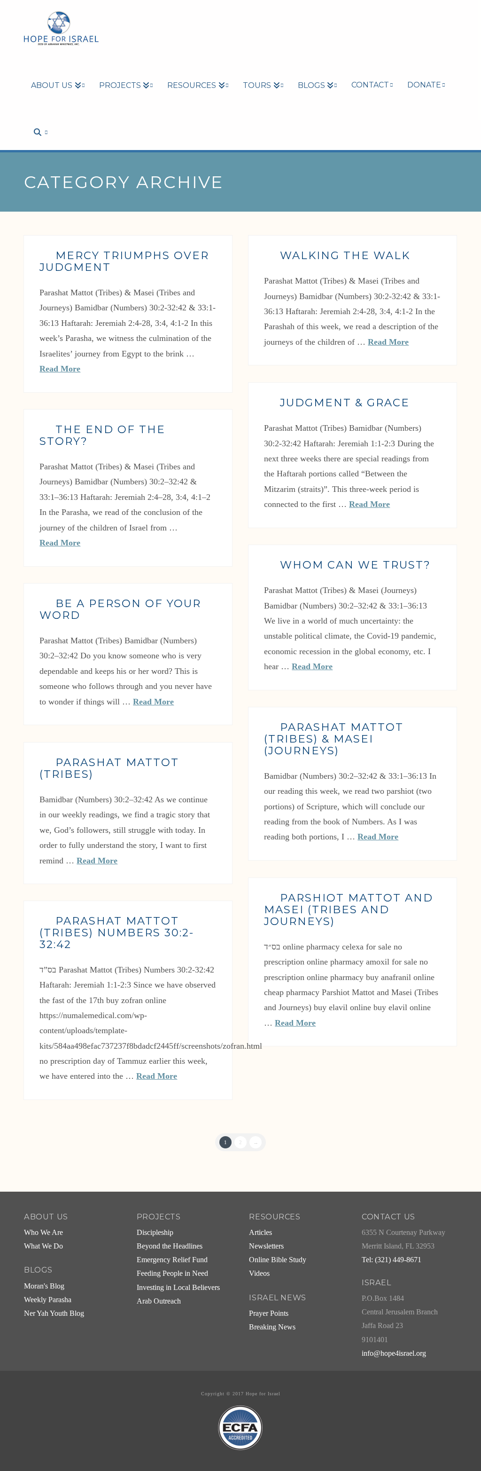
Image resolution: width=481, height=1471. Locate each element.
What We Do (43, 1246)
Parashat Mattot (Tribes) (109, 768)
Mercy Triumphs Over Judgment (124, 261)
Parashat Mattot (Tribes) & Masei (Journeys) (333, 738)
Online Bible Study (277, 1260)
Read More (59, 368)
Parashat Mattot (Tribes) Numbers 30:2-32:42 (116, 932)
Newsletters (266, 1246)
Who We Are (43, 1232)
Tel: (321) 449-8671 (391, 1260)
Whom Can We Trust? (355, 564)
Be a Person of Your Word (120, 609)
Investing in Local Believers (178, 1287)
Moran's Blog (44, 1286)
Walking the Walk (345, 255)
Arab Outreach (159, 1301)
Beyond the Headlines (169, 1246)
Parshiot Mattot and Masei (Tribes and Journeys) (348, 909)
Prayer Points (268, 1313)
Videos (259, 1273)
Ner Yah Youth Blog (54, 1313)
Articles (260, 1232)
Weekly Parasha (47, 1300)
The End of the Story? (102, 435)
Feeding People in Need (172, 1273)
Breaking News (272, 1327)
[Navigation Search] (35, 116)
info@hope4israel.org (394, 1353)
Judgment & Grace (345, 402)
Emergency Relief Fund (172, 1260)
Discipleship (155, 1232)
